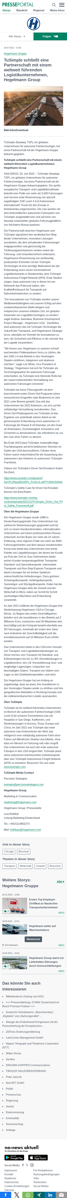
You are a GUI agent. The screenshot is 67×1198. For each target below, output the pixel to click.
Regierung (12, 1100)
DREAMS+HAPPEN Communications (28, 1065)
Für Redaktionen (43, 1170)
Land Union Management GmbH (24, 1037)
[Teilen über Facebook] (5, 1195)
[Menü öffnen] (62, 5)
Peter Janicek (14, 1077)
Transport (9, 866)
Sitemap (9, 1190)
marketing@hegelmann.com (20, 802)
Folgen (47, 36)
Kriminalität (12, 1118)
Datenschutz (11, 1182)
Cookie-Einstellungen (16, 1186)
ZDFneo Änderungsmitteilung (23, 1031)
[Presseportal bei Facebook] (22, 1165)
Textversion (40, 1182)
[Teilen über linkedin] (50, 1195)
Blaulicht (21, 10)
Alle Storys (15, 36)
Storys (6, 10)
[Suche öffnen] (54, 5)
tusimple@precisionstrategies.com (24, 784)
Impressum (10, 1170)
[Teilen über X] (16, 1195)
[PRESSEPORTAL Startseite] (18, 5)
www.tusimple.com (15, 766)
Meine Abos (57, 10)
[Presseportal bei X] (26, 1165)
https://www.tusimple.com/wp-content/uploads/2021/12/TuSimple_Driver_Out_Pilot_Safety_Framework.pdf (33, 501)
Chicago (9, 851)
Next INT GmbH (15, 1082)
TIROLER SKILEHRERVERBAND (26, 1071)
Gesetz (10, 1106)
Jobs (36, 1178)
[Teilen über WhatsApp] (28, 1195)
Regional (38, 10)
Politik (9, 1088)
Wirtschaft (25, 866)
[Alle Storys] (33, 29)
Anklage (10, 1130)
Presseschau (13, 1094)
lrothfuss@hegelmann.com (25, 829)
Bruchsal (24, 851)
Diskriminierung (15, 1112)
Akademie (10, 1178)
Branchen (55, 866)
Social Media (40, 1186)
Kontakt (8, 1174)
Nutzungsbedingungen (46, 1174)
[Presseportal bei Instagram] (31, 1164)
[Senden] (61, 1195)
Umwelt (40, 866)
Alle (60, 881)
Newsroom (33, 939)
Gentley (10, 1059)
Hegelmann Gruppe (15, 53)
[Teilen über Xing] (39, 1195)
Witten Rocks (13, 1053)
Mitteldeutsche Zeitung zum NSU (25, 996)
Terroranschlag (14, 1124)
